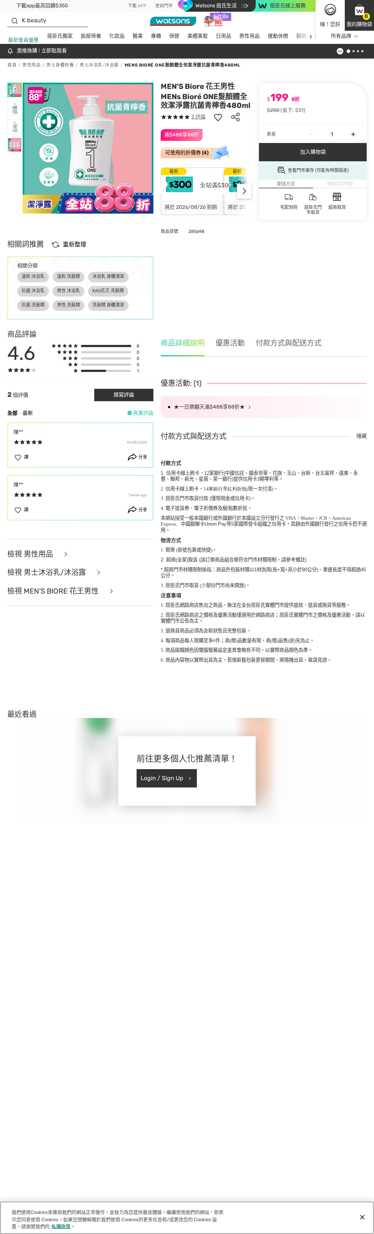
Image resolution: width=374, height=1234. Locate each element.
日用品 (223, 36)
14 (225, 489)
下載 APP (137, 5)
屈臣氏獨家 (60, 36)
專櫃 (156, 36)
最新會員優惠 (23, 40)
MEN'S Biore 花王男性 (198, 86)
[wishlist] (218, 117)
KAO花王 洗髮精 (108, 290)
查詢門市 (164, 5)
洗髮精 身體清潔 (108, 305)
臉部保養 (91, 36)
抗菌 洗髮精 (33, 305)
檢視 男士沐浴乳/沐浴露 (47, 572)
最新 (28, 413)
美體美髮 (197, 36)
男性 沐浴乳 (68, 290)
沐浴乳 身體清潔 (108, 276)
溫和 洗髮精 (68, 276)
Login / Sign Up (162, 778)
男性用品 (249, 36)
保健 (174, 36)
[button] (359, 15)
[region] (187, 1217)
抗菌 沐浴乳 (33, 290)
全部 (12, 413)
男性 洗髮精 (68, 305)
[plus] (353, 134)
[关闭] (362, 1217)
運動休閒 (278, 36)
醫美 (138, 36)
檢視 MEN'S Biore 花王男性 (53, 591)
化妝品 (117, 36)
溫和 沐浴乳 (33, 276)
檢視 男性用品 (31, 554)
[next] (310, 36)
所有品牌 (341, 36)
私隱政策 (60, 1226)
